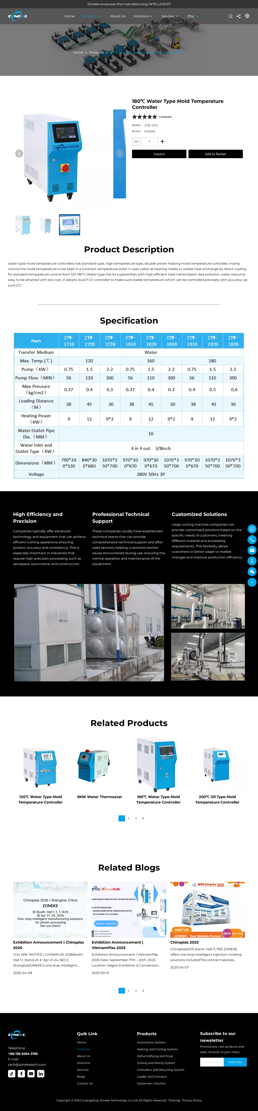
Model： (137, 125)
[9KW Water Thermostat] (99, 764)
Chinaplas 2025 (184, 942)
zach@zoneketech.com (27, 1065)
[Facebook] (21, 1073)
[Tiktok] (11, 1073)
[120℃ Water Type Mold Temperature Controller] (40, 764)
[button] (19, 154)
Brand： (137, 131)
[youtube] (31, 1073)
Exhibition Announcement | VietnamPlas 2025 (117, 945)
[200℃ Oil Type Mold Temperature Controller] (217, 764)
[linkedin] (40, 1073)
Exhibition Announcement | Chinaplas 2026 (48, 945)
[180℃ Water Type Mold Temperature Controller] (158, 764)
